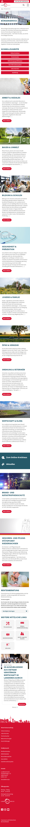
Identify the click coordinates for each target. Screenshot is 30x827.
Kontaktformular (5, 779)
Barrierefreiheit (5, 822)
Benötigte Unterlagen (9, 611)
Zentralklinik (4, 759)
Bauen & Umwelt (10, 147)
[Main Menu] (28, 5)
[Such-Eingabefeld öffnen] (24, 5)
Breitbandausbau (5, 751)
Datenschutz (12, 820)
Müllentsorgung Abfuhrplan (15, 61)
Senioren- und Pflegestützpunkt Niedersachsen (14, 541)
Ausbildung (15, 72)
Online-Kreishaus (15, 53)
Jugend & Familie (11, 297)
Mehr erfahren (6, 120)
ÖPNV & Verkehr (10, 345)
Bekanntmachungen (6, 738)
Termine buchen (5, 736)
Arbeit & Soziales (11, 97)
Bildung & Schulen (12, 195)
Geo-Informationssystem (15, 65)
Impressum (4, 820)
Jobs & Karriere (15, 69)
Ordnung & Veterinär (13, 369)
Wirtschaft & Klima (12, 421)
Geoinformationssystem (7, 761)
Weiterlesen (22, 704)
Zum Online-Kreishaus (21, 1)
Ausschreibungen (5, 741)
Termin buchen (15, 57)
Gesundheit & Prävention (9, 248)
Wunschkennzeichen (6, 756)
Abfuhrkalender (5, 754)
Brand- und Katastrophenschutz (13, 494)
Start (2, 9)
